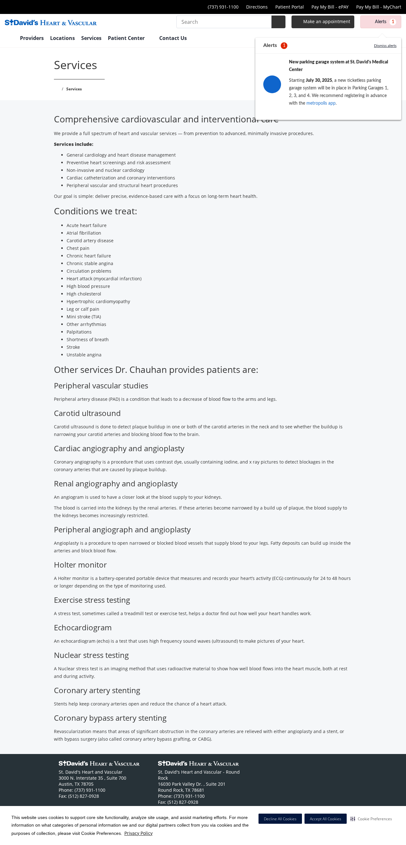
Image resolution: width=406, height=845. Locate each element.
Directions (257, 7)
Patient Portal (289, 7)
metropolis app (321, 103)
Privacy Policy (138, 833)
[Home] (9, 38)
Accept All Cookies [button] (325, 819)
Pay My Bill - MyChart (378, 7)
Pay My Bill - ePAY (330, 7)
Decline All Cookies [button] (280, 819)
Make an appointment (326, 21)
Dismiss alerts (385, 46)
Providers (32, 38)
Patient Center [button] (127, 38)
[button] (371, 819)
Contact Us (173, 38)
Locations (62, 38)
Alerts (384, 22)
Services (91, 38)
